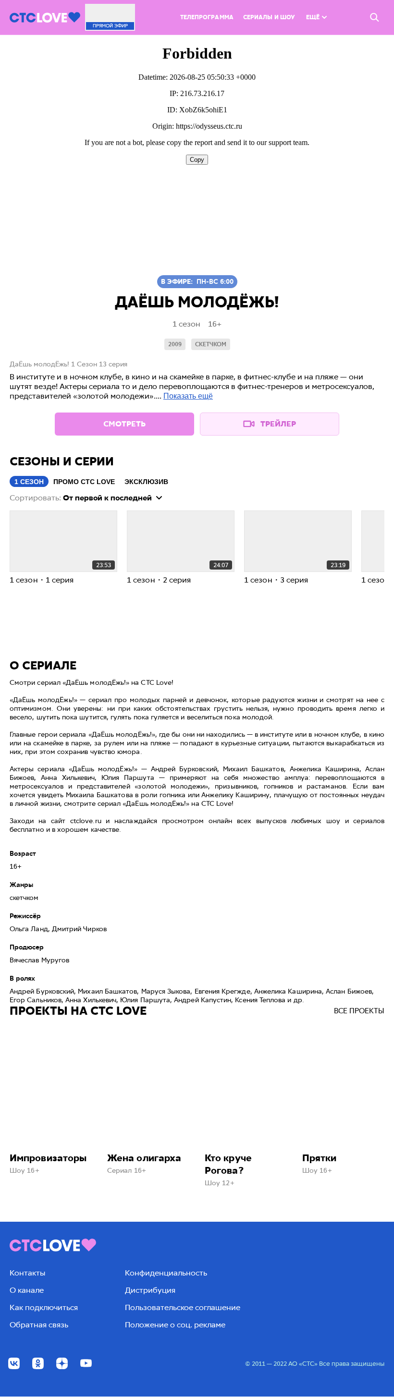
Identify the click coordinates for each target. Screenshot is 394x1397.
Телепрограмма (207, 17)
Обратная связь (39, 1325)
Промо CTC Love (84, 482)
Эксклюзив (146, 482)
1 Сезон (29, 482)
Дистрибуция (150, 1290)
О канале (27, 1290)
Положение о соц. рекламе (175, 1325)
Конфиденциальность (166, 1273)
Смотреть (124, 424)
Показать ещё (188, 396)
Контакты (27, 1273)
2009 (175, 344)
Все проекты (359, 1011)
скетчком (210, 344)
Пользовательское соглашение (182, 1307)
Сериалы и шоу (269, 17)
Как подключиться (44, 1307)
